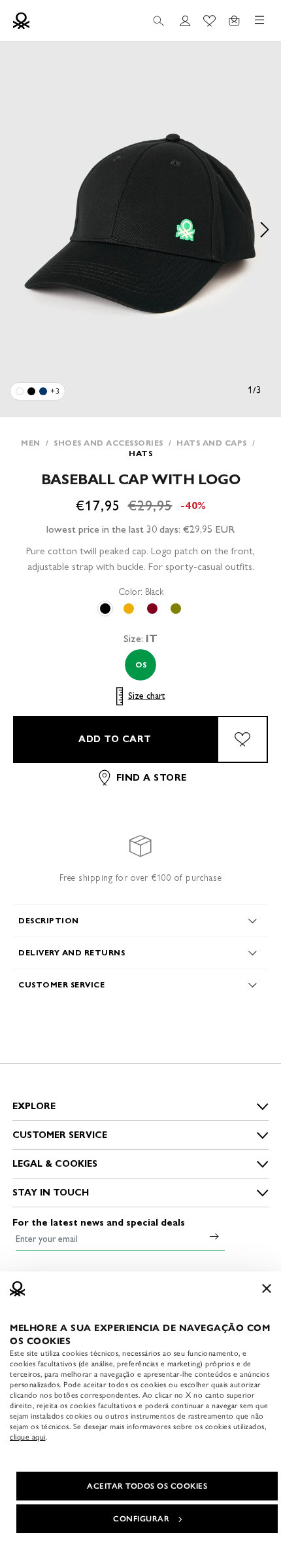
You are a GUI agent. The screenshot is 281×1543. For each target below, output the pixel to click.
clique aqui (28, 1437)
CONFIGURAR (141, 1518)
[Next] (264, 229)
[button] (140, 229)
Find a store (151, 777)
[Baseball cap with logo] (20, 391)
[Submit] (214, 1236)
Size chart (146, 695)
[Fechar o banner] (266, 1288)
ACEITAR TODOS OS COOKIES (147, 1486)
